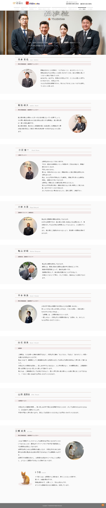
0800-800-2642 (73, 3)
